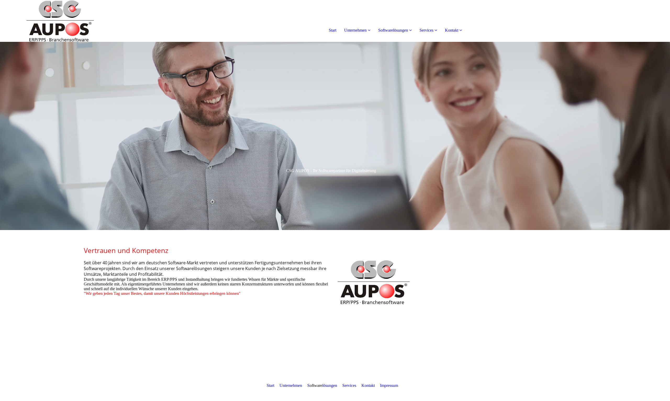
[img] (60, 21)
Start (332, 30)
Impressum (389, 385)
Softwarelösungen (393, 30)
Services (426, 30)
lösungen (329, 385)
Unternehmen (355, 30)
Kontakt (451, 30)
